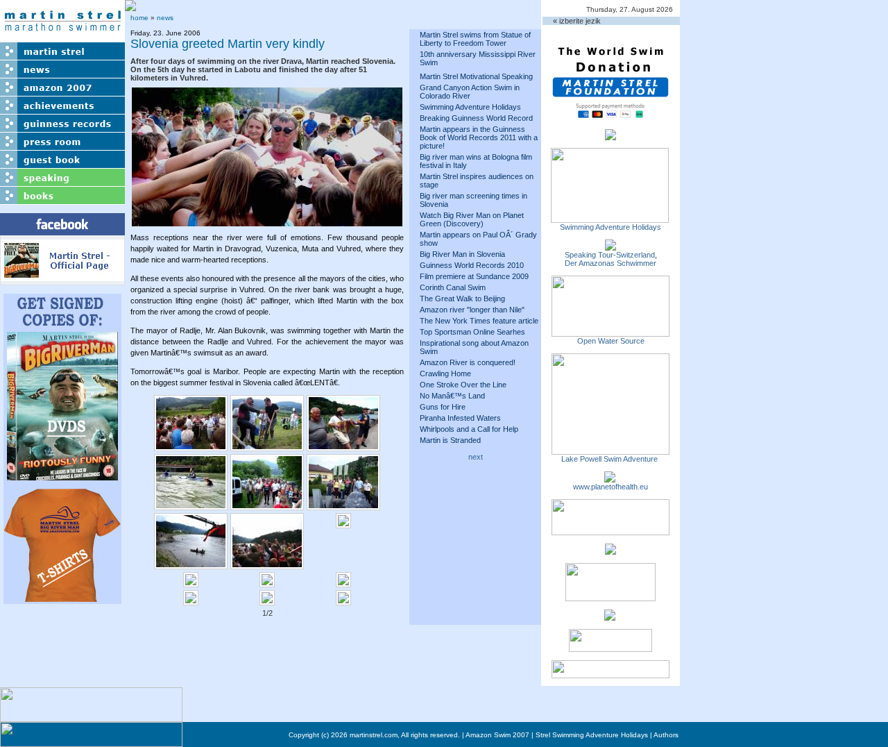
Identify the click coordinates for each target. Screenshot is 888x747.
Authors (666, 735)
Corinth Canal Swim (453, 287)
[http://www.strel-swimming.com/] (610, 219)
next (475, 457)
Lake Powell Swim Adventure (610, 459)
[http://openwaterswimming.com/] (610, 332)
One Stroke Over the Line (463, 384)
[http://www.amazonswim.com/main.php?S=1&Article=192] (610, 246)
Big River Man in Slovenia (462, 254)
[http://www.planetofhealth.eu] (609, 478)
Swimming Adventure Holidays (470, 107)
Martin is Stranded (450, 440)
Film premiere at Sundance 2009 (474, 276)
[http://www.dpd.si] (610, 550)
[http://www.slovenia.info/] (609, 616)
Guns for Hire (443, 407)
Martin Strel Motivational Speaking (476, 76)
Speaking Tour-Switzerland (610, 255)
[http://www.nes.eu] (610, 597)
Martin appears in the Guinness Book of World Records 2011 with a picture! (479, 137)
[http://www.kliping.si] (610, 674)
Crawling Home (445, 373)
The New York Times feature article (479, 321)
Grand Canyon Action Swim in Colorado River (470, 91)
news (165, 18)
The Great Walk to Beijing (462, 298)
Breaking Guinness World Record (476, 118)
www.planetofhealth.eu (610, 486)
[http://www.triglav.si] (610, 531)
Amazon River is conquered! (467, 362)
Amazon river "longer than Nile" (472, 309)
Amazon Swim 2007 (497, 735)
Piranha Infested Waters (460, 418)
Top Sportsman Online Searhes (472, 332)
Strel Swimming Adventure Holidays (592, 735)
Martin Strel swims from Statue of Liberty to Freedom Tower (475, 39)
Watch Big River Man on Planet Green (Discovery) (472, 219)
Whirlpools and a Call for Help (469, 429)
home (139, 18)
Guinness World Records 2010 (472, 265)
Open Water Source (610, 341)
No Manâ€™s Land (452, 396)
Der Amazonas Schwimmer (610, 263)
